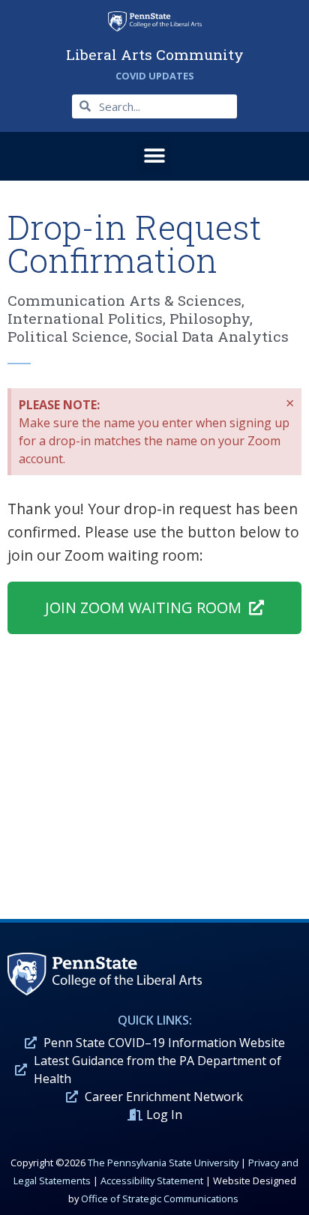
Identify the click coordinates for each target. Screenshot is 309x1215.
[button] (155, 156)
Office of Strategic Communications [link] (159, 1198)
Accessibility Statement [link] (151, 1180)
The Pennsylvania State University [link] (163, 1162)
